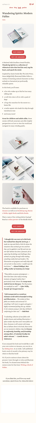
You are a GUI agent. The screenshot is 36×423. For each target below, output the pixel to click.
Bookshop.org (22, 211)
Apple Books (12, 213)
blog (15, 7)
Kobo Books (24, 213)
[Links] (33, 4)
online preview (13, 219)
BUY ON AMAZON (18, 57)
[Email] (30, 4)
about (11, 7)
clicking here (8, 349)
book (19, 7)
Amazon (5, 211)
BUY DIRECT (18, 52)
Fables (4, 20)
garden (24, 7)
